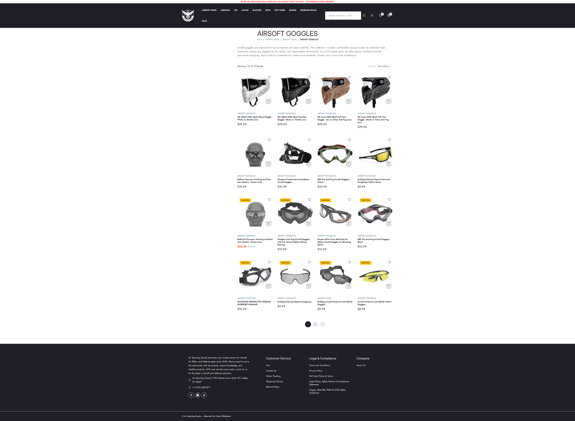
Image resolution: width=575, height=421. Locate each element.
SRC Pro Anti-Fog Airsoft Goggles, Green (333, 181)
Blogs (292, 12)
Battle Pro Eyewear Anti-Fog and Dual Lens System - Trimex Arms (255, 240)
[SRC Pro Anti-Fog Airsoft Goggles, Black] (375, 214)
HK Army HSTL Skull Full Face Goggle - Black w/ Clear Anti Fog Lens (373, 119)
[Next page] (322, 324)
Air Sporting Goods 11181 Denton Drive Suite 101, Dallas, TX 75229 (220, 380)
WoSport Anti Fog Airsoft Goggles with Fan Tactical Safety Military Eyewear (293, 242)
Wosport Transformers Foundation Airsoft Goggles (293, 181)
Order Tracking (273, 376)
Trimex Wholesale (223, 416)
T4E (235, 12)
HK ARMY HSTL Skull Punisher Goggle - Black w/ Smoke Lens (292, 118)
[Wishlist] (269, 77)
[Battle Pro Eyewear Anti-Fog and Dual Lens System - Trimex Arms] (255, 214)
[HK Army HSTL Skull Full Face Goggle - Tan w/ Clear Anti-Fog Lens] (335, 91)
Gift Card (280, 12)
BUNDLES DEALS (308, 12)
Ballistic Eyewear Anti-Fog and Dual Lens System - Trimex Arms (254, 181)
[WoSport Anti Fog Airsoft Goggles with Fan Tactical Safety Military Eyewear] (295, 214)
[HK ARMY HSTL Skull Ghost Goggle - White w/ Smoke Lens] (255, 91)
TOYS (267, 12)
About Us (361, 365)
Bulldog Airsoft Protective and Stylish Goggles (334, 303)
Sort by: (372, 66)
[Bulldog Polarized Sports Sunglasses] (295, 276)
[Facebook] (191, 395)
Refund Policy (272, 387)
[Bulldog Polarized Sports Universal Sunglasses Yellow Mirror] (375, 154)
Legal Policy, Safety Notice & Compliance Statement (329, 383)
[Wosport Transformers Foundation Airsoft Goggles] (295, 154)
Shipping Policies (274, 381)
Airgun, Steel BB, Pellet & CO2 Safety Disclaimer (327, 391)
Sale (204, 22)
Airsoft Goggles (246, 113)
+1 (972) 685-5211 (201, 387)
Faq (268, 365)
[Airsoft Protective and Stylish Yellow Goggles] (375, 276)
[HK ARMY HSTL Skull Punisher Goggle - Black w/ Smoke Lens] (295, 91)
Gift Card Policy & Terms (321, 376)
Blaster (257, 12)
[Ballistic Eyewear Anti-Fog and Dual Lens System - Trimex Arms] (255, 154)
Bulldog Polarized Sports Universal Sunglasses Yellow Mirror (374, 181)
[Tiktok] (204, 395)
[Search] (364, 15)
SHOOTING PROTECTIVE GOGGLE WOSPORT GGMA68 (254, 303)
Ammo (245, 12)
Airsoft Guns (209, 12)
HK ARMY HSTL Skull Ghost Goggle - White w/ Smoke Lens (255, 118)
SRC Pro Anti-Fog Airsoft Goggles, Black (374, 240)
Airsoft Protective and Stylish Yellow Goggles (375, 303)
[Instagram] (197, 395)
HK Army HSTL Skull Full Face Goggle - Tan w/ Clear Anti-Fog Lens (334, 118)
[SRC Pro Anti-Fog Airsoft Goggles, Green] (335, 154)
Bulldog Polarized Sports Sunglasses (294, 301)
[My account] (372, 15)
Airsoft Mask (324, 298)
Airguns (225, 12)
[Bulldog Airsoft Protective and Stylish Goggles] (335, 276)
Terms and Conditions (319, 365)
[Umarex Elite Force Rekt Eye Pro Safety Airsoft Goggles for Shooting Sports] (335, 214)
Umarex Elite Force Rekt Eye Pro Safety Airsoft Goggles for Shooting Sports (334, 242)
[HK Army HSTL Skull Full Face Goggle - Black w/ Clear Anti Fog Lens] (375, 91)
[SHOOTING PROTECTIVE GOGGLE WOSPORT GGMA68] (255, 276)
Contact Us (271, 370)
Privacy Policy (315, 370)
